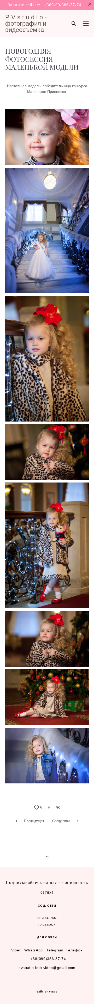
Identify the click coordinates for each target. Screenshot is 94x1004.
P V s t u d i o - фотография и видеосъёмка (26, 23)
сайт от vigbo (47, 991)
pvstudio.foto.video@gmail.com (47, 968)
